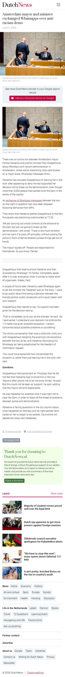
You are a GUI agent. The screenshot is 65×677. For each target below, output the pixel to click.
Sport (25, 592)
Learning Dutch (39, 614)
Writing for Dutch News (31, 657)
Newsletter (9, 663)
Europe (35, 592)
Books (55, 608)
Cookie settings (35, 672)
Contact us (9, 657)
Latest (6, 493)
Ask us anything (12, 626)
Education (49, 598)
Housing (35, 598)
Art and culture (11, 592)
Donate (18, 650)
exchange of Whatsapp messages (24, 200)
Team (29, 650)
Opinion (44, 608)
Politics (38, 586)
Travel (7, 614)
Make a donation (14, 480)
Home (14, 586)
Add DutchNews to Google (39, 431)
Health (24, 598)
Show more (57, 493)
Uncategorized (11, 440)
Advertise (40, 650)
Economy (26, 586)
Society (47, 592)
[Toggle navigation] (58, 4)
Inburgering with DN (14, 620)
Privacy (51, 657)
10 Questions (21, 614)
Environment (10, 598)
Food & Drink (35, 620)
